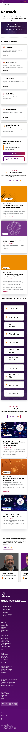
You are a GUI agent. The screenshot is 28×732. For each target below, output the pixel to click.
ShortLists (3, 630)
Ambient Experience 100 (6, 672)
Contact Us (5, 615)
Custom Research (5, 644)
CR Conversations (5, 662)
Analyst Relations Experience (7, 686)
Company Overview (7, 609)
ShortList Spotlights (5, 660)
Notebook (3, 699)
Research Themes (5, 633)
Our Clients (5, 610)
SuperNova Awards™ (5, 670)
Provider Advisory (5, 643)
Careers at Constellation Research (10, 614)
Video (2, 701)
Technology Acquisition (6, 646)
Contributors (4, 631)
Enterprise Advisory (5, 649)
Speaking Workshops (5, 647)
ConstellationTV (4, 657)
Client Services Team (7, 617)
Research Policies (5, 634)
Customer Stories (5, 696)
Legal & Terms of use (7, 618)
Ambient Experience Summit (7, 688)
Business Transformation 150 (7, 669)
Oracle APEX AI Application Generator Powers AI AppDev (11, 239)
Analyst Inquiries (4, 641)
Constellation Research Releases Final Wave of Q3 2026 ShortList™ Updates (11, 443)
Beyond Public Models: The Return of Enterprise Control (13, 479)
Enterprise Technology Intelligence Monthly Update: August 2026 (13, 273)
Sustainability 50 (4, 675)
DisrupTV (3, 656)
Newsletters (4, 698)
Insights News (4, 695)
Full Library (3, 625)
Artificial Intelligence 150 (6, 673)
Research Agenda (5, 627)
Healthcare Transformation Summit (8, 685)
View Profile (8, 581)
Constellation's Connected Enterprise (9, 682)
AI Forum (3, 683)
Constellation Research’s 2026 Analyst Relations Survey (13, 206)
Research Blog (4, 628)
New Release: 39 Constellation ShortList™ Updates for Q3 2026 (12, 515)
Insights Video (4, 659)
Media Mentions (6, 612)
